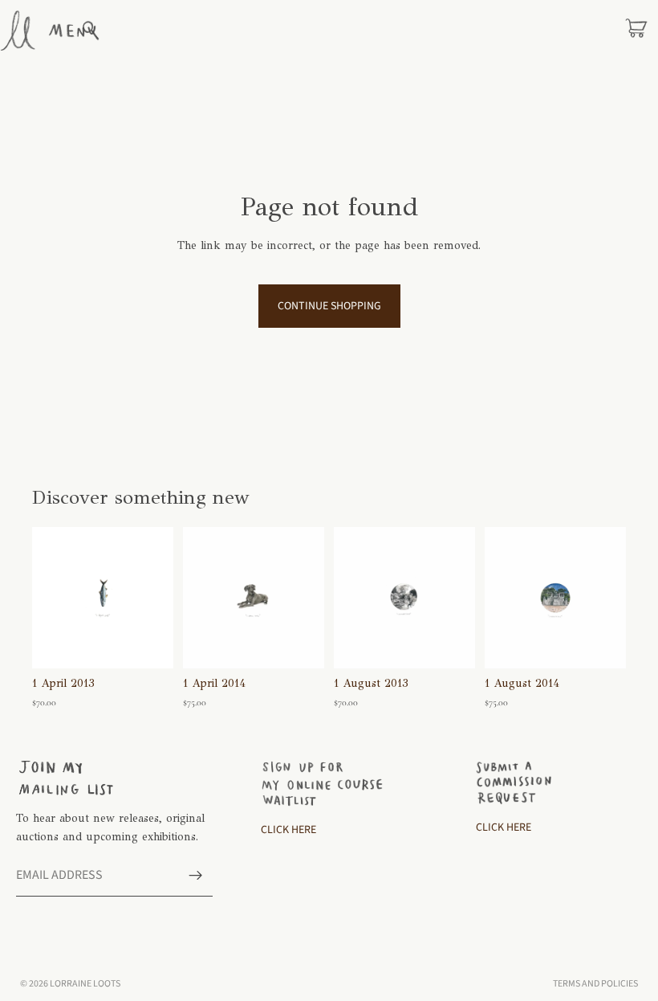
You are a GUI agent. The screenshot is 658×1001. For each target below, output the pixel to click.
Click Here (288, 830)
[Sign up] (196, 875)
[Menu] (72, 30)
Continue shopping (329, 306)
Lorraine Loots (85, 984)
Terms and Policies (595, 984)
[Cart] (636, 30)
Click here (503, 827)
